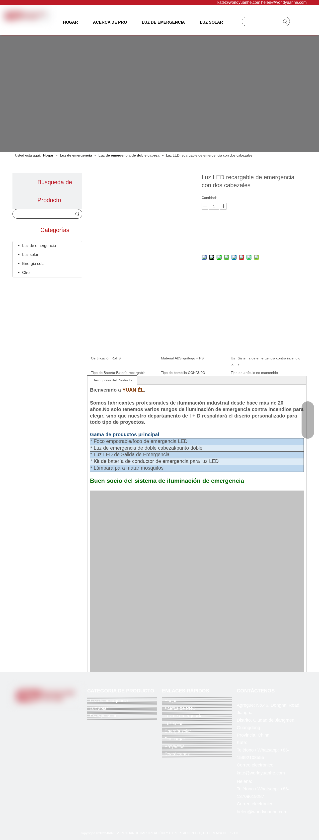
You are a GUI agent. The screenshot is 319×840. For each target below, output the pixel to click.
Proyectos (174, 746)
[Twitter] (39, 711)
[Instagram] (59, 711)
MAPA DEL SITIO (226, 833)
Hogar (170, 700)
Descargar (174, 738)
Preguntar (252, 229)
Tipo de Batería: (103, 373)
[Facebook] (28, 711)
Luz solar (30, 254)
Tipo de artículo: (243, 373)
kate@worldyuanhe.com (238, 2)
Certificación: (101, 358)
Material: (168, 358)
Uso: (233, 361)
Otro (26, 272)
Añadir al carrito (253, 242)
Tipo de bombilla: (174, 373)
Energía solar (34, 263)
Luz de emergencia (39, 246)
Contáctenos (177, 754)
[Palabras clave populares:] (285, 21)
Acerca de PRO (180, 708)
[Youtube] (49, 711)
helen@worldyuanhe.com (284, 2)
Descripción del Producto (112, 380)
